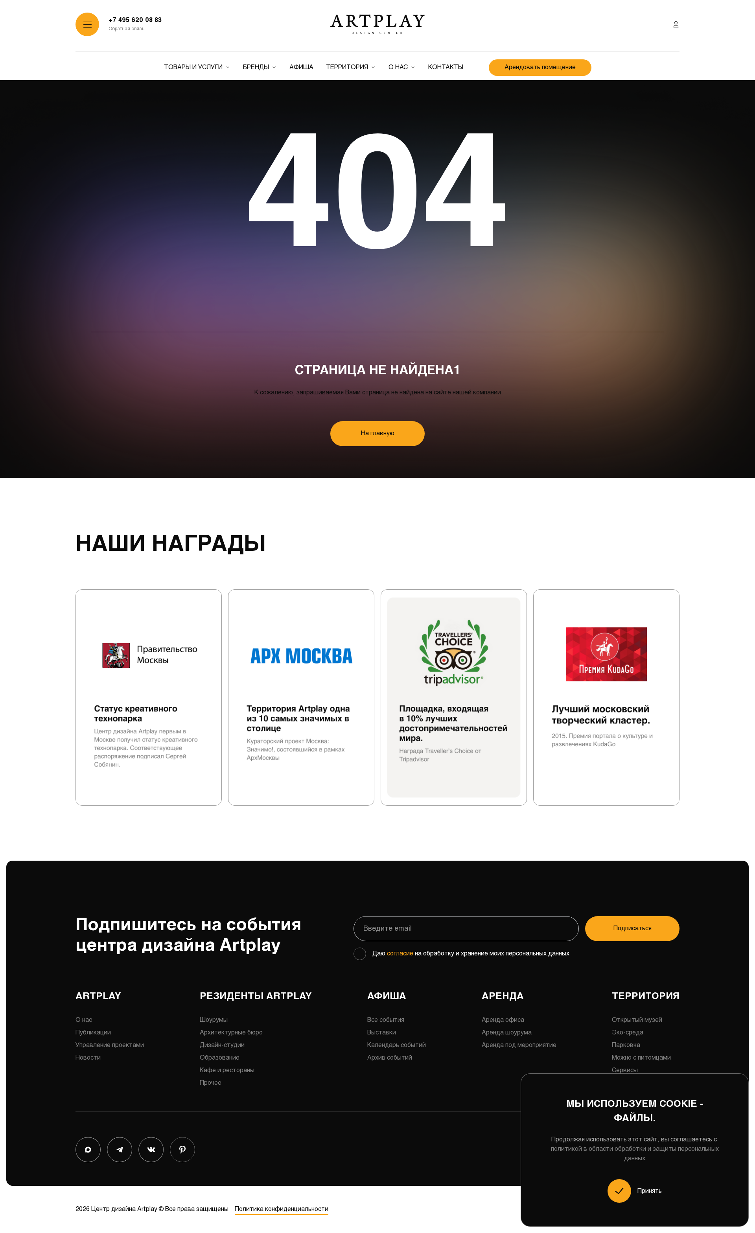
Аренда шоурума (507, 1033)
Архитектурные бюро (231, 1033)
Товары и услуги (193, 67)
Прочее (210, 1083)
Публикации (93, 1033)
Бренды (256, 67)
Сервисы (625, 1070)
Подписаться (632, 928)
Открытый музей (637, 1020)
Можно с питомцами (641, 1058)
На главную (377, 433)
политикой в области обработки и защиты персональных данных (635, 1153)
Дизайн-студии (222, 1045)
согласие (400, 954)
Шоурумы (214, 1020)
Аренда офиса (503, 1020)
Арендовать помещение (540, 67)
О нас (398, 67)
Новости (88, 1058)
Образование (219, 1058)
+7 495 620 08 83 (135, 20)
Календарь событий (396, 1045)
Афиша (301, 67)
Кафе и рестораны (227, 1070)
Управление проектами (110, 1045)
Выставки (381, 1033)
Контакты (445, 67)
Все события (385, 1020)
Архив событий (389, 1058)
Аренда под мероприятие (519, 1045)
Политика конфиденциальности (281, 1209)
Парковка (626, 1045)
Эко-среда (627, 1033)
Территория (347, 67)
